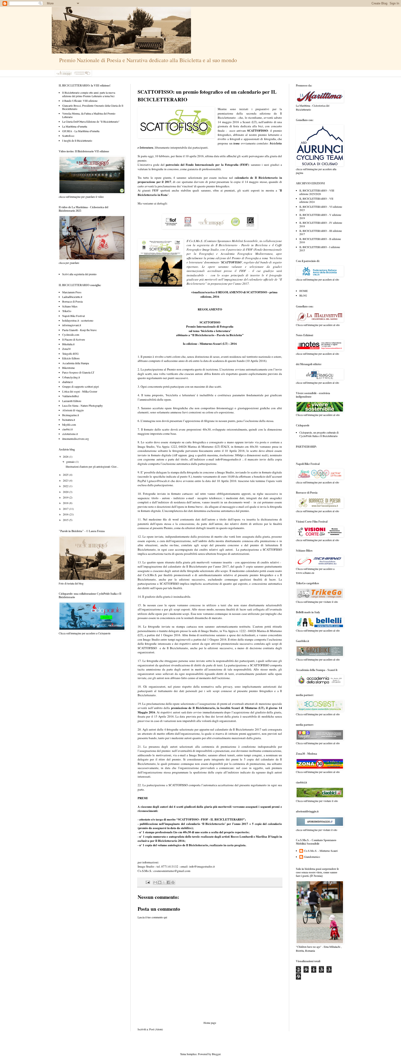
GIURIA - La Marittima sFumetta (80, 131)
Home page (210, 1023)
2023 (66, 480)
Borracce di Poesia (72, 301)
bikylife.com (69, 424)
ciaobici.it (67, 429)
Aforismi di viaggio (73, 410)
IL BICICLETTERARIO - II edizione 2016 (320, 240)
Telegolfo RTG (70, 353)
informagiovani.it (71, 325)
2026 (66, 456)
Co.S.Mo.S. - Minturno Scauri (321, 850)
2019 (66, 497)
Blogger (216, 1054)
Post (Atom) (156, 1029)
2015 (66, 520)
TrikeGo (66, 311)
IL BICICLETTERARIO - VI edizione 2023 (320, 208)
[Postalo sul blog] (159, 882)
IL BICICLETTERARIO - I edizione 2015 (319, 248)
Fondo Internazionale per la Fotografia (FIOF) (217, 164)
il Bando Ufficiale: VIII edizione (79, 100)
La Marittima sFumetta (74, 126)
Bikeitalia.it (68, 344)
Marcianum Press (71, 292)
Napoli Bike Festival (73, 316)
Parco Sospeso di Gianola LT (78, 372)
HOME (303, 291)
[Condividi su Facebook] (168, 882)
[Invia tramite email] (155, 882)
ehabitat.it (67, 382)
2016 (66, 514)
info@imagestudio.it (228, 459)
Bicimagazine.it (70, 415)
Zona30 (66, 349)
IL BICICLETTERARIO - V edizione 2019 (320, 216)
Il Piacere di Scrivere (73, 339)
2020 (66, 492)
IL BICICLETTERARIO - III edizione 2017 (320, 232)
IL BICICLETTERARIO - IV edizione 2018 (320, 224)
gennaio (70, 461)
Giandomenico (312, 857)
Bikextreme (68, 368)
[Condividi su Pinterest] (173, 882)
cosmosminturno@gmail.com (171, 871)
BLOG (303, 295)
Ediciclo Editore (71, 358)
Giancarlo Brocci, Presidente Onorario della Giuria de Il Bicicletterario (92, 107)
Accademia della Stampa (75, 363)
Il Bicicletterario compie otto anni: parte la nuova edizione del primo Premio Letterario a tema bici (88, 94)
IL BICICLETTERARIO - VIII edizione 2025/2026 (316, 191)
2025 (66, 474)
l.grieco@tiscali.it (158, 481)
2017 (66, 509)
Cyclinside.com (70, 334)
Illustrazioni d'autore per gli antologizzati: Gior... (92, 466)
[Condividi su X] (164, 882)
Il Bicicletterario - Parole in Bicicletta (242, 245)
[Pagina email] (148, 882)
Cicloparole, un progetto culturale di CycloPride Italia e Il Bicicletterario (319, 434)
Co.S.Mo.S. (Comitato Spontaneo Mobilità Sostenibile (223, 241)
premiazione (268, 541)
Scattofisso (68, 135)
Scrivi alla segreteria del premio (79, 274)
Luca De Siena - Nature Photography (82, 405)
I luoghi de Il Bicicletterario (77, 140)
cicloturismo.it (70, 434)
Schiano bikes (70, 306)
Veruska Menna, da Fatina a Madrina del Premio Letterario (88, 115)
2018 (66, 503)
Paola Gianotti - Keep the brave (79, 330)
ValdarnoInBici (70, 396)
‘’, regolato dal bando (244, 262)
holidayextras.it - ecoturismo (77, 320)
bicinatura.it (68, 419)
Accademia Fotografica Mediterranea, (247, 254)
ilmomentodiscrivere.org (75, 439)
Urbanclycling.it (71, 377)
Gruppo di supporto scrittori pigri (80, 386)
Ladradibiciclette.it (72, 297)
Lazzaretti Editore (71, 401)
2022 (66, 486)
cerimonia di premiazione (219, 746)
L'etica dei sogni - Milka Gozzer (79, 391)
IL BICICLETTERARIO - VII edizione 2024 (316, 200)
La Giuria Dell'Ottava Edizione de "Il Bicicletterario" (91, 121)
